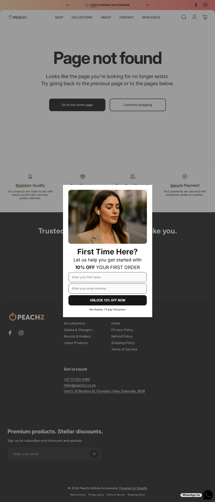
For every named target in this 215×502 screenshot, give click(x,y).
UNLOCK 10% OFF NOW (107, 300)
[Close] (147, 190)
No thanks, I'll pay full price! (107, 309)
